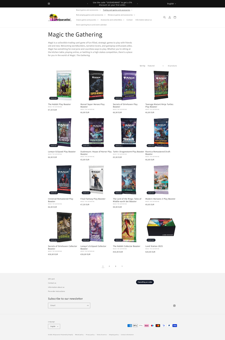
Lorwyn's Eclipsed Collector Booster (93, 247)
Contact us (52, 283)
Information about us (56, 287)
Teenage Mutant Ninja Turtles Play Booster (159, 105)
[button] (88, 9)
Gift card (51, 279)
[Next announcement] (137, 3)
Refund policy (79, 334)
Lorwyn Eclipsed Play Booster (62, 151)
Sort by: (142, 66)
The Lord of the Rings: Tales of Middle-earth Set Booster (127, 200)
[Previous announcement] (87, 3)
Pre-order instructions (56, 291)
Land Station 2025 (154, 246)
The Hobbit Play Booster (59, 104)
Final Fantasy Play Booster (93, 199)
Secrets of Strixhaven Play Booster (125, 105)
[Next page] (122, 266)
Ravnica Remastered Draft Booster (157, 152)
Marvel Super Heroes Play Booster (93, 105)
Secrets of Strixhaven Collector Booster (62, 247)
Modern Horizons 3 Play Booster (160, 199)
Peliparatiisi (57, 334)
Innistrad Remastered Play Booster (60, 200)
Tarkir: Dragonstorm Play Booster (128, 151)
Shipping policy (114, 334)
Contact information (127, 334)
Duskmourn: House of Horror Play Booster (96, 152)
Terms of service (102, 334)
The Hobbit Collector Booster (126, 246)
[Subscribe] (87, 305)
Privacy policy (90, 334)
